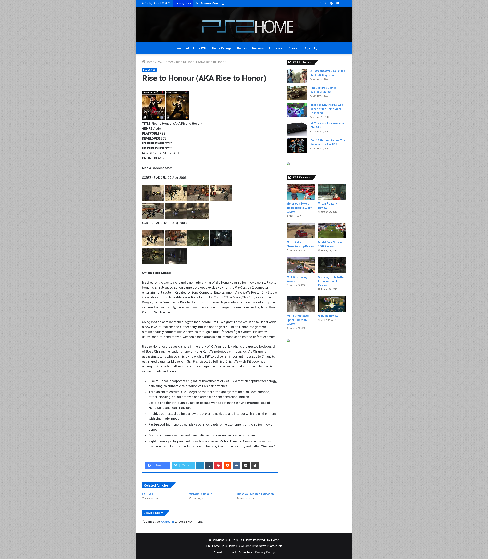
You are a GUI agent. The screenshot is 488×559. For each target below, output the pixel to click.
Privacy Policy (265, 552)
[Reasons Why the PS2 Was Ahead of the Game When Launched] (297, 110)
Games (242, 48)
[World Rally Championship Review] (300, 230)
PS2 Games (165, 62)
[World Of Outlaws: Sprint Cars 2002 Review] (300, 304)
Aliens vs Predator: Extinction (255, 494)
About (217, 552)
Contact (230, 552)
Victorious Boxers (200, 494)
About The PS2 (196, 48)
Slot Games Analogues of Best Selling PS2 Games (230, 3)
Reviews (258, 48)
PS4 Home (228, 546)
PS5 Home (244, 546)
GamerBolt (275, 546)
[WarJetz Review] (332, 304)
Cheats (293, 48)
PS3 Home (213, 546)
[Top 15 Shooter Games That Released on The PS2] (297, 145)
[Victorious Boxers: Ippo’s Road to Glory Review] (300, 192)
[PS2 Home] (244, 24)
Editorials (275, 48)
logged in (167, 521)
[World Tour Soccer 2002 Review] (332, 230)
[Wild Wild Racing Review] (300, 265)
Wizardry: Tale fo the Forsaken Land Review (331, 281)
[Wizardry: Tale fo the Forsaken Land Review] (332, 265)
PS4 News (259, 546)
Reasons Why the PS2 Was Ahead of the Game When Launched (326, 109)
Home (176, 48)
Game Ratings (222, 48)
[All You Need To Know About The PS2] (297, 128)
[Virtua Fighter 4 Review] (332, 192)
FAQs (306, 48)
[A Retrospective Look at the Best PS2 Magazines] (297, 76)
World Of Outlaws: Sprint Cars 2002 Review (298, 320)
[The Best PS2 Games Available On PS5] (297, 93)
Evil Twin (147, 494)
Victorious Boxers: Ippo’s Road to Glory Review (299, 207)
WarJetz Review (328, 315)
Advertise (245, 552)
